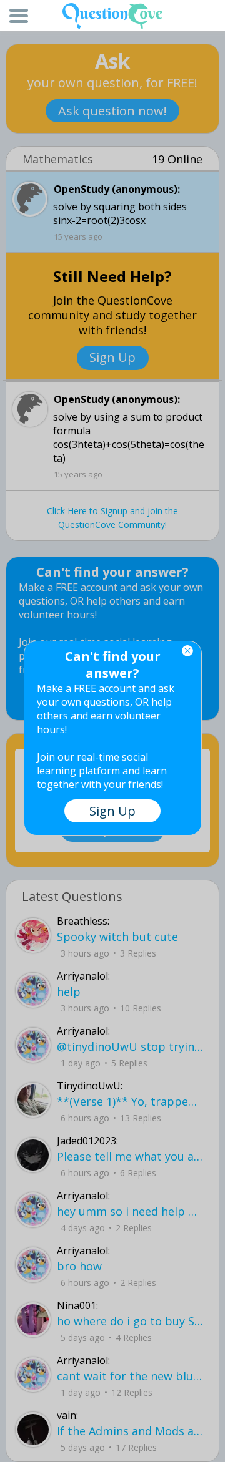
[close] (187, 651)
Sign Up (112, 810)
